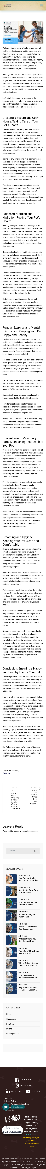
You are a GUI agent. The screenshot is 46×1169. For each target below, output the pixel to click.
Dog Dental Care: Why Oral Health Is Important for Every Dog (28, 891)
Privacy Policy (10, 1101)
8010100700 (31, 1134)
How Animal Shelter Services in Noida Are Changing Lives (28, 879)
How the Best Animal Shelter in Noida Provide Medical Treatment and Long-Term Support (28, 903)
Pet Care (6, 773)
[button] (5, 1107)
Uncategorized (12, 1034)
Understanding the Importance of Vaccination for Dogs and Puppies (28, 915)
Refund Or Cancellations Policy (17, 1104)
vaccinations (17, 473)
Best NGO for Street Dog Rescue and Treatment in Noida (28, 928)
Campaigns (11, 1019)
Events (9, 1029)
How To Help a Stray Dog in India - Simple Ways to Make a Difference (14, 798)
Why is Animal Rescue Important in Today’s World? (28, 964)
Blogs (8, 1014)
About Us (8, 1098)
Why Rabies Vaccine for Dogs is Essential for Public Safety (28, 988)
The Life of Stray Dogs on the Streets (29, 952)
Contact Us (9, 1110)
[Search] (35, 851)
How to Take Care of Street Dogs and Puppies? (35, 798)
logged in (17, 831)
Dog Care (10, 1024)
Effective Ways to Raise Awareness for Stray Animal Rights (28, 976)
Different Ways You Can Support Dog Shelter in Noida (27, 940)
